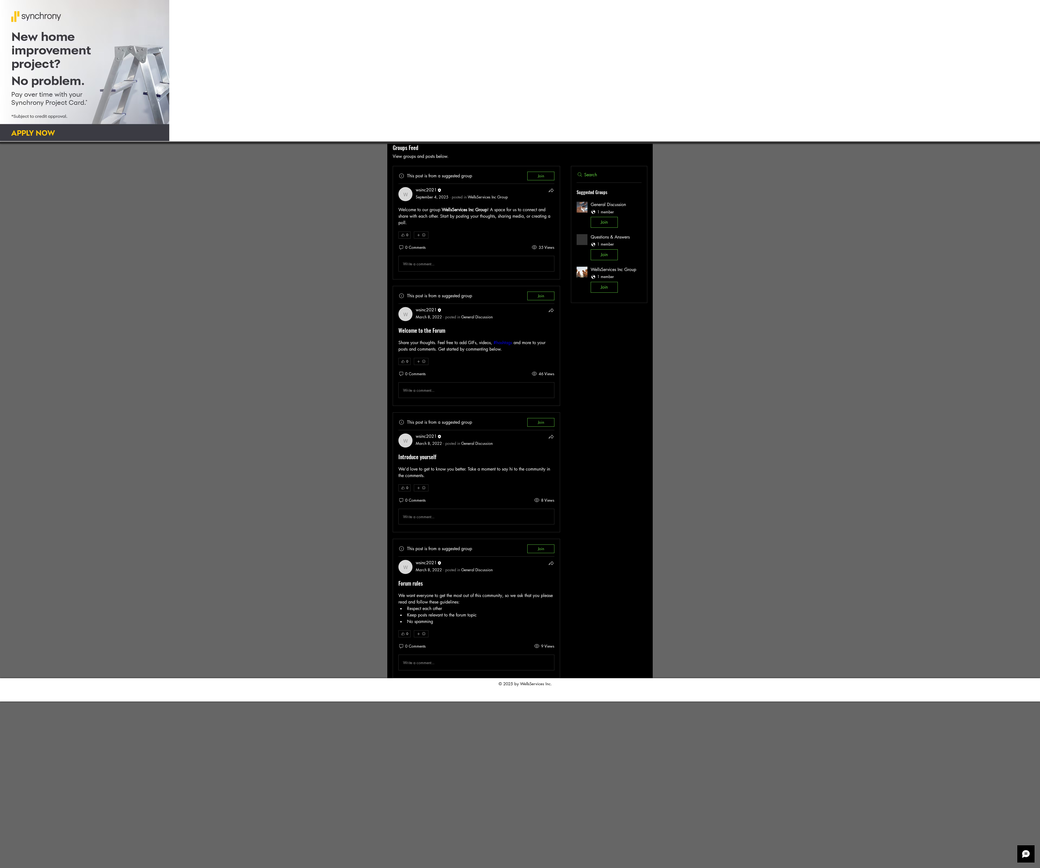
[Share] (551, 190)
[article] (476, 222)
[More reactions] (421, 235)
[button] (609, 216)
